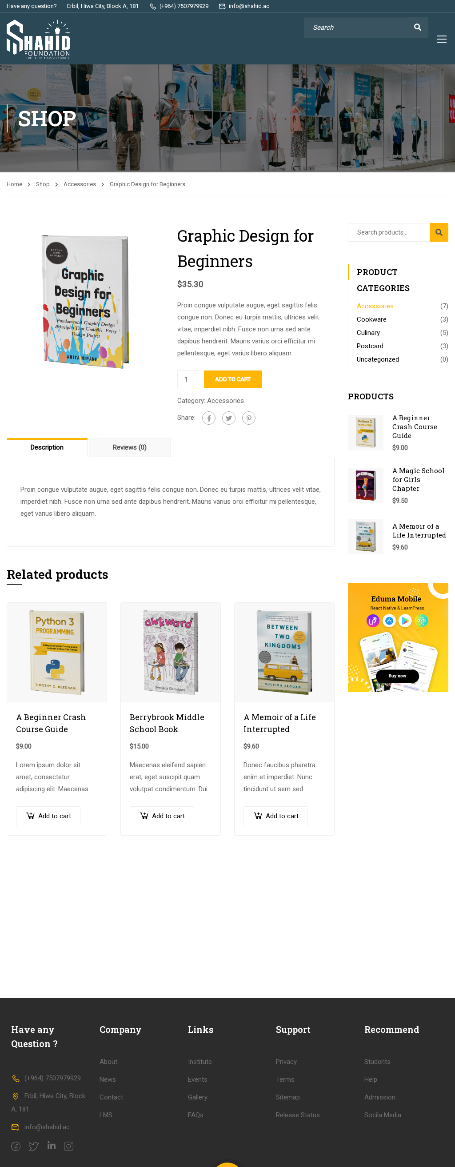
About (108, 1062)
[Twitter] (228, 418)
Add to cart (233, 379)
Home (14, 184)
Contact (111, 1097)
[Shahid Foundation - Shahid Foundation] (41, 40)
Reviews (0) (130, 447)
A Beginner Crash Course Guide (51, 723)
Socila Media (382, 1115)
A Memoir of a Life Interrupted (279, 723)
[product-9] (85, 301)
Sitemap (288, 1097)
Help (370, 1079)
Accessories (80, 184)
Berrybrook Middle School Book (167, 723)
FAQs (196, 1115)
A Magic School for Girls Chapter (418, 479)
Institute (200, 1062)
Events (198, 1079)
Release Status (298, 1115)
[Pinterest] (248, 418)
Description (47, 447)
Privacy (286, 1062)
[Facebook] (209, 418)
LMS (106, 1115)
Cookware (372, 319)
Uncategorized (378, 359)
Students (377, 1062)
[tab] (48, 447)
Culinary (368, 333)
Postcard (370, 346)
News (108, 1079)
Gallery (198, 1097)
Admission (379, 1097)
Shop (43, 184)
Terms (285, 1079)
